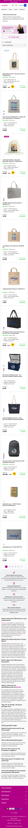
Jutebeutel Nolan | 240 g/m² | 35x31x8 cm (14, 289)
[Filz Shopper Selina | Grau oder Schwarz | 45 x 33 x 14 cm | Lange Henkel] (14, 318)
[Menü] (12, 5)
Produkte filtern (15, 37)
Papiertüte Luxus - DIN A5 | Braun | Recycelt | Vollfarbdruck (12, 504)
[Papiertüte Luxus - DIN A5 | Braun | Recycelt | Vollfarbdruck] (14, 490)
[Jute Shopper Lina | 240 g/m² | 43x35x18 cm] (14, 232)
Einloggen (20, 5)
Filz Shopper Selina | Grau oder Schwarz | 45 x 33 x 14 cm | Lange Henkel (13, 332)
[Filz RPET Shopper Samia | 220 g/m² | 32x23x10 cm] (14, 189)
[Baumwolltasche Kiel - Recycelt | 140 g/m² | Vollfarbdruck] (14, 60)
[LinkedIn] (16, 813)
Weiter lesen (5, 21)
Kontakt (15, 823)
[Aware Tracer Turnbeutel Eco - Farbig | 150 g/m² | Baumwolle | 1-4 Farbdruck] (14, 103)
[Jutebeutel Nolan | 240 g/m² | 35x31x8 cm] (14, 275)
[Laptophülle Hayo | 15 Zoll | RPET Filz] (14, 533)
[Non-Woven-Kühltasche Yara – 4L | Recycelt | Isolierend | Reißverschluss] (14, 361)
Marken (21, 633)
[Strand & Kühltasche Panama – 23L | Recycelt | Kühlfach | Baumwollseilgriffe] (14, 404)
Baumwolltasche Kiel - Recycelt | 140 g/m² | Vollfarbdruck (14, 74)
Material (11, 645)
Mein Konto (10, 823)
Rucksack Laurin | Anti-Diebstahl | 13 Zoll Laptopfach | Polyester (13, 461)
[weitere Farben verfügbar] (4, 372)
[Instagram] (14, 813)
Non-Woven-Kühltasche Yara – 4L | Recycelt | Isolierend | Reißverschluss (12, 375)
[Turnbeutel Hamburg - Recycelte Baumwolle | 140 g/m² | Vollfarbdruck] (14, 146)
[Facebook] (12, 813)
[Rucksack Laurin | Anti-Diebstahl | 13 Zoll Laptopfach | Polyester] (14, 447)
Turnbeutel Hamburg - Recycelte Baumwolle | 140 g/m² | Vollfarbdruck (12, 160)
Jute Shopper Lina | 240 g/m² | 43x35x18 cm (13, 246)
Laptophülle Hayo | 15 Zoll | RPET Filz (12, 547)
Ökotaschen (4, 623)
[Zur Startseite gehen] (4, 5)
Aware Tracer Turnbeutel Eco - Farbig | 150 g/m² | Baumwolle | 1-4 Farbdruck (14, 117)
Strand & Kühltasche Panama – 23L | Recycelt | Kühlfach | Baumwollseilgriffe (13, 418)
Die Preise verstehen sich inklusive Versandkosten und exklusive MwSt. (14, 817)
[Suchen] (16, 5)
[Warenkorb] (25, 5)
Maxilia (18, 687)
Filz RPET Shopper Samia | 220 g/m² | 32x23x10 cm (12, 203)
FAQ (20, 823)
